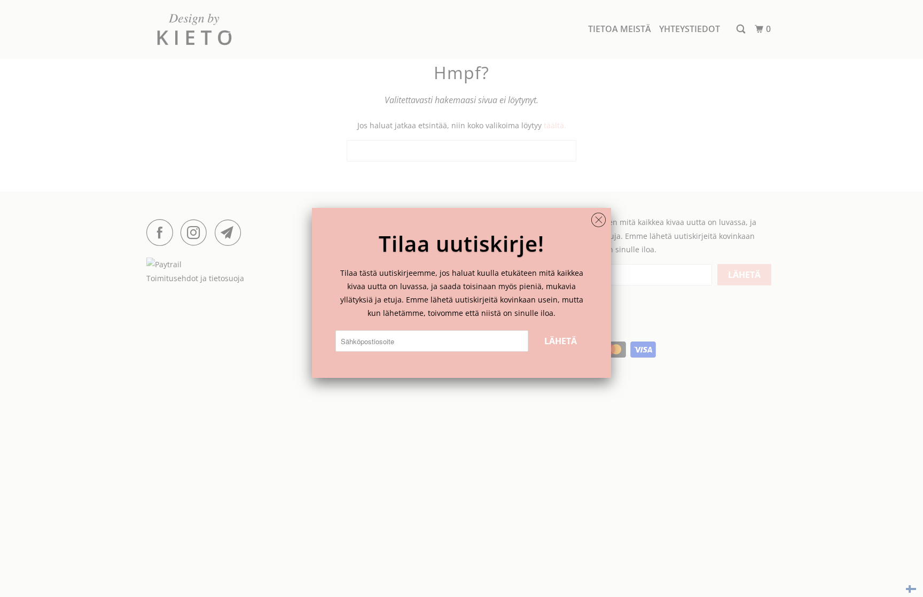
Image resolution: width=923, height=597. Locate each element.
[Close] (598, 217)
